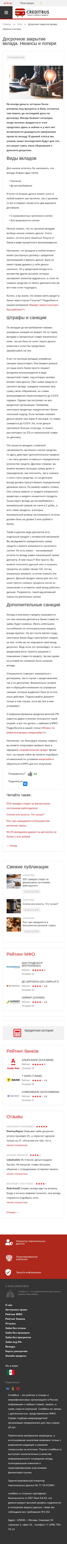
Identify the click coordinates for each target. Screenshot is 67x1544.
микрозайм (45, 759)
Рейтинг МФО (21, 954)
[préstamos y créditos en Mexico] (10, 1372)
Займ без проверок (17, 1332)
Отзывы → (13, 1212)
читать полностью (17, 1145)
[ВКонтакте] (25, 784)
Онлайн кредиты (15, 1355)
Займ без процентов (18, 1337)
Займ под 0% (13, 1342)
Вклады (10, 1346)
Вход (9, 3)
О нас (8, 1305)
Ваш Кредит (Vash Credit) (20, 1184)
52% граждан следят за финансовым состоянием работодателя (36, 882)
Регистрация (27, 3)
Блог (19, 24)
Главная (7, 24)
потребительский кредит (33, 749)
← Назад (12, 845)
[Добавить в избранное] (41, 3)
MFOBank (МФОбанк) (17, 1155)
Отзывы (15, 1116)
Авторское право (16, 1309)
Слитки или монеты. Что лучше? (25, 814)
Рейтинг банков (22, 1051)
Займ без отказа (15, 1328)
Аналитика (28, 875)
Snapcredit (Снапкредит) (20, 1126)
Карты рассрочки (16, 1351)
